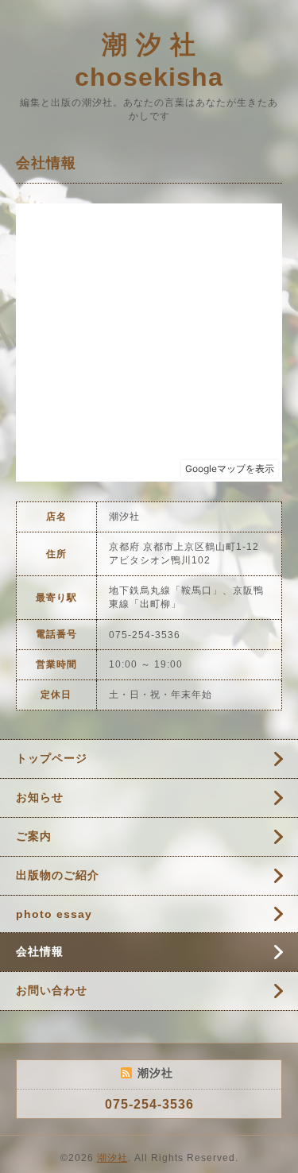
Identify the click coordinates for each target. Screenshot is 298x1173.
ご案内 (34, 836)
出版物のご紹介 (57, 875)
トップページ (51, 758)
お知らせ (40, 797)
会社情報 (40, 951)
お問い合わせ (51, 990)
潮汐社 (112, 1157)
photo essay (54, 914)
